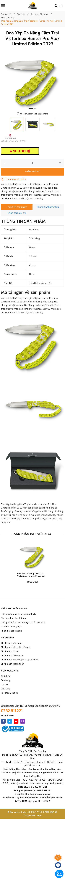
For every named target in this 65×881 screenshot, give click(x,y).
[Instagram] (22, 721)
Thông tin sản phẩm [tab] (16, 207)
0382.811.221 (12, 710)
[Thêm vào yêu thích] (13, 179)
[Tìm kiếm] (56, 5)
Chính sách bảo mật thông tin (16, 647)
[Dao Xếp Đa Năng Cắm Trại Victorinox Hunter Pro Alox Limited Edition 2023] (32, 556)
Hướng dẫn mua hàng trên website (18, 614)
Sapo (38, 815)
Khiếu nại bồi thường (11, 630)
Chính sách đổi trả (10, 651)
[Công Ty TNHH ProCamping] (32, 5)
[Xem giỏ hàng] (61, 5)
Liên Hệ (4, 684)
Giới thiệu (6, 676)
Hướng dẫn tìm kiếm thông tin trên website (23, 622)
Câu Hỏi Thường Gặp (11, 626)
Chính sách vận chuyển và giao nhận (19, 659)
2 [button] (34, 108)
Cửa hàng (5, 680)
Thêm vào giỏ (32, 171)
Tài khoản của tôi (9, 693)
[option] (32, 80)
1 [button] (31, 108)
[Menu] (3, 5)
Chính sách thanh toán (12, 664)
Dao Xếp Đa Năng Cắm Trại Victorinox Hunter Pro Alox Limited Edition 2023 (30, 575)
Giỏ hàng (5, 688)
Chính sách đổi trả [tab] (17, 213)
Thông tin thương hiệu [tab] (48, 207)
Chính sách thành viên (12, 655)
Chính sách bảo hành (11, 643)
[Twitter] (9, 721)
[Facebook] (3, 721)
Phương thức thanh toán (13, 618)
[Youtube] (16, 721)
